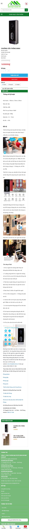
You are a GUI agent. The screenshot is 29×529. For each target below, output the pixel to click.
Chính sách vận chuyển (6, 495)
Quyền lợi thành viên (5, 493)
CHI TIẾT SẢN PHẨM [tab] (7, 88)
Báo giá (2, 491)
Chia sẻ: (3, 82)
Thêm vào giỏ (14, 75)
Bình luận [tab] (5, 91)
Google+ (18, 84)
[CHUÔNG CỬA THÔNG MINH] (6, 428)
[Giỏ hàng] (27, 3)
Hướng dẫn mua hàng (5, 488)
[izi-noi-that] (14, 4)
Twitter (4, 84)
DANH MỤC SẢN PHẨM (16, 14)
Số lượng (3, 68)
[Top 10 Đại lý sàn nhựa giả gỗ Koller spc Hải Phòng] (6, 439)
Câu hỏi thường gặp (5, 500)
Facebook (11, 84)
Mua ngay (14, 79)
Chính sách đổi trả (5, 498)
